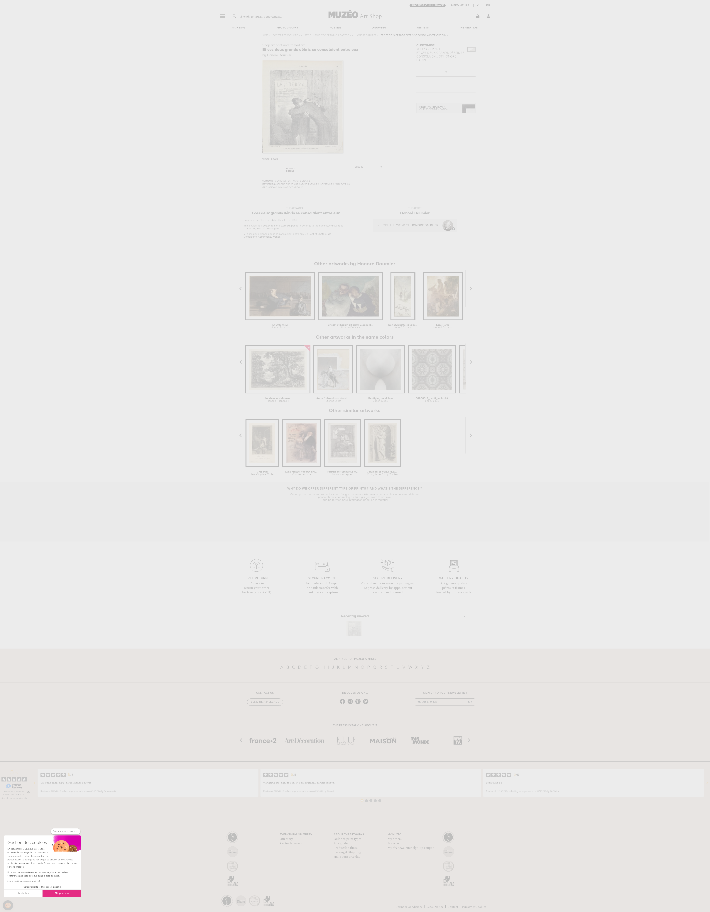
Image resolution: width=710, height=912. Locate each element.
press (269, 228)
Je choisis (23, 893)
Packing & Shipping (347, 852)
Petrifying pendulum (380, 399)
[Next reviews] (707, 783)
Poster (335, 28)
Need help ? (460, 5)
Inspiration (469, 28)
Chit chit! (262, 473)
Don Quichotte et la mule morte (402, 326)
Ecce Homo (442, 326)
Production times (346, 847)
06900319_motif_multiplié (432, 399)
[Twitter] (367, 704)
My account (396, 843)
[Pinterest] (359, 704)
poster (266, 225)
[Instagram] (351, 704)
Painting (239, 28)
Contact (452, 907)
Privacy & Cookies (474, 907)
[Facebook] (343, 704)
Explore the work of (407, 225)
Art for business (291, 843)
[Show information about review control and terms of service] (28, 792)
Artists (423, 28)
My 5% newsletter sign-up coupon (411, 847)
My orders (395, 839)
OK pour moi (62, 893)
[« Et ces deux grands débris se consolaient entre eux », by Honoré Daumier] (354, 628)
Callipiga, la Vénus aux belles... (382, 473)
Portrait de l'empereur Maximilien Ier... (343, 473)
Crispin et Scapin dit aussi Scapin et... (350, 326)
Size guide (341, 843)
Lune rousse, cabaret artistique (301, 473)
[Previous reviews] (34, 783)
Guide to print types (347, 839)
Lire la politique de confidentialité (23, 881)
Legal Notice (435, 907)
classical (285, 225)
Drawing (379, 28)
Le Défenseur (280, 326)
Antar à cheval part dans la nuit (333, 399)
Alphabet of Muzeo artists (355, 659)
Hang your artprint (347, 856)
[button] (8, 905)
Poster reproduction (286, 35)
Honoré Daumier (366, 35)
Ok (470, 702)
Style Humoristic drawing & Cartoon (328, 35)
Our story (286, 839)
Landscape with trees (277, 399)
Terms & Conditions (409, 907)
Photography (287, 28)
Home (264, 35)
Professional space (427, 5)
